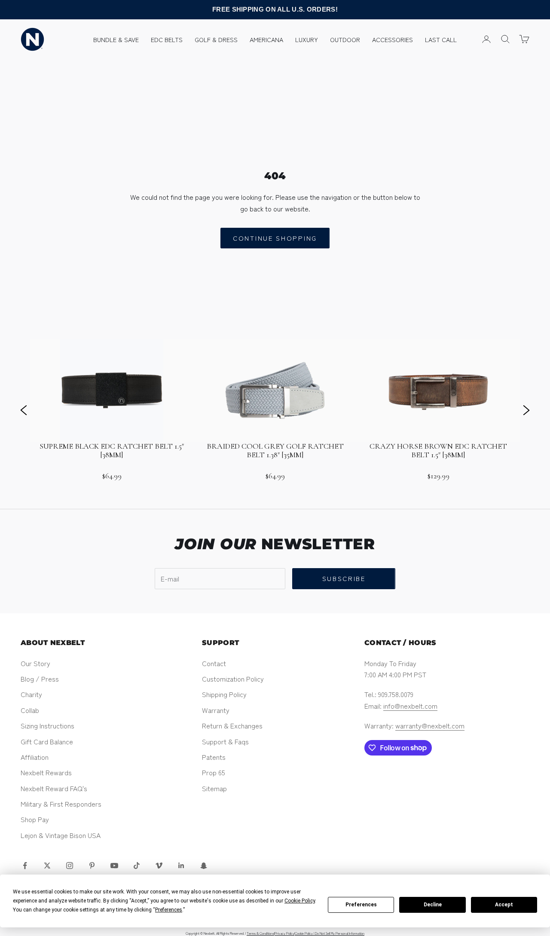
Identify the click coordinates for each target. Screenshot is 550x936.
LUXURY (306, 39)
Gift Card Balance (47, 741)
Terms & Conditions (260, 933)
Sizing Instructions (47, 725)
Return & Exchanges (232, 725)
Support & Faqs (225, 741)
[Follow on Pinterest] (92, 865)
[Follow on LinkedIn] (181, 865)
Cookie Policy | (305, 933)
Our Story (35, 663)
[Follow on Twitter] (47, 865)
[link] (111, 409)
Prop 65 (213, 772)
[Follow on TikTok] (136, 865)
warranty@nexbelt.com (429, 725)
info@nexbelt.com (410, 705)
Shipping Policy (224, 694)
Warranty (215, 710)
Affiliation (35, 757)
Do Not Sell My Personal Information (339, 933)
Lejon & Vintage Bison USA (61, 835)
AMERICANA (266, 39)
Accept (504, 905)
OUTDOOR (345, 39)
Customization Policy (233, 678)
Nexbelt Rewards (46, 772)
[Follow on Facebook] (25, 865)
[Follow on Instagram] (69, 865)
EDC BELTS (167, 39)
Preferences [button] (168, 910)
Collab (30, 710)
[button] (23, 409)
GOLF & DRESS (216, 39)
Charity (31, 694)
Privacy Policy (284, 933)
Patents (214, 757)
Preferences (361, 905)
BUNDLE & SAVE (116, 39)
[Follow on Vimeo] (159, 865)
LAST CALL (441, 39)
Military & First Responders (61, 803)
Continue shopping (275, 237)
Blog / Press (40, 678)
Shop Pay (35, 819)
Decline (433, 905)
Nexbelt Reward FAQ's (54, 788)
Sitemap (214, 788)
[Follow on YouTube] (114, 865)
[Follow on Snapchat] (203, 865)
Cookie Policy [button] (299, 901)
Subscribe (344, 578)
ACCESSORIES (392, 39)
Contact (214, 663)
